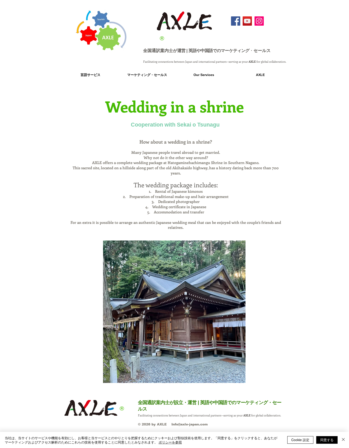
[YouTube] (247, 21)
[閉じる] (343, 440)
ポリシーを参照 (170, 442)
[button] (90, 75)
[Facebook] (235, 21)
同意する (327, 439)
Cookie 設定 (300, 439)
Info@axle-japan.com (189, 424)
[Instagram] (259, 21)
